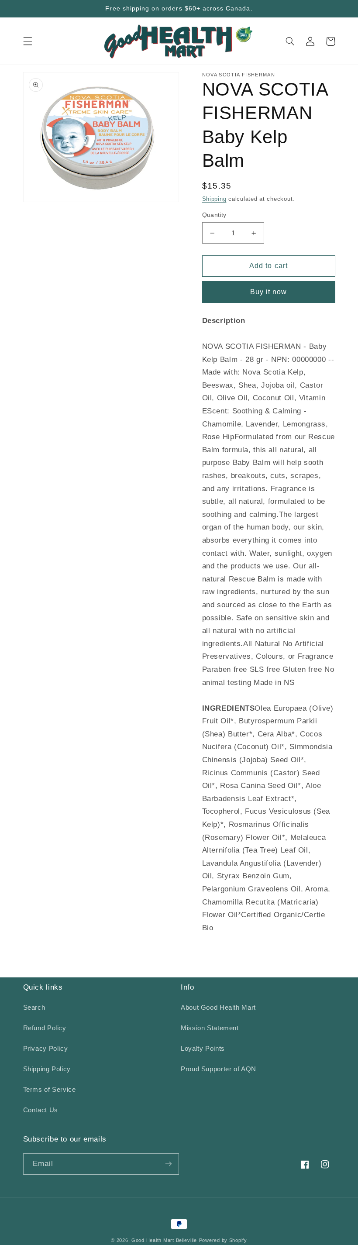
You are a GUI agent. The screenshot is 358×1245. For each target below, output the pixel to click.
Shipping (214, 199)
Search (34, 1007)
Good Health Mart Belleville (164, 1240)
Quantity (214, 215)
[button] (27, 41)
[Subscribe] (168, 1164)
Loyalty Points (203, 1048)
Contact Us (40, 1110)
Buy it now (268, 292)
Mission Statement (210, 1028)
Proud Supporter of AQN (218, 1069)
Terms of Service (49, 1089)
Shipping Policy (47, 1069)
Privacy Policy (45, 1048)
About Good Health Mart (218, 1007)
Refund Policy (44, 1028)
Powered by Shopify (223, 1240)
